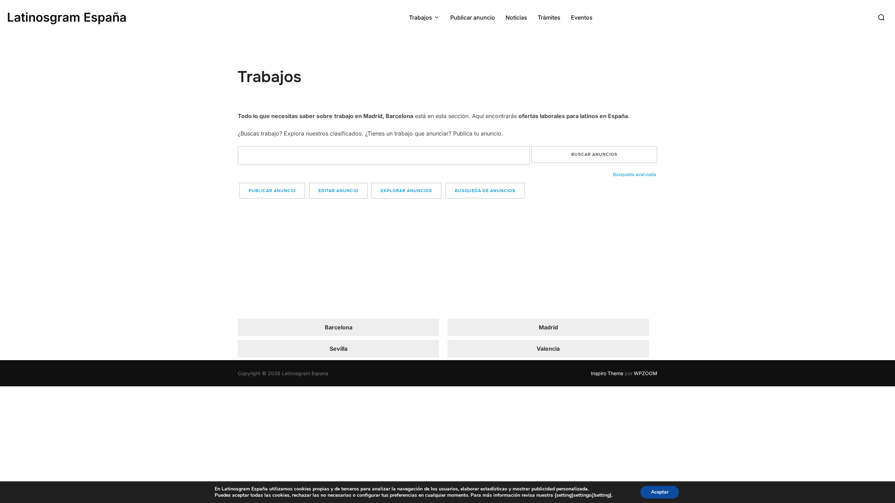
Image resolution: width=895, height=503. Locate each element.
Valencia (548, 348)
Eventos (582, 17)
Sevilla (339, 348)
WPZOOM (645, 373)
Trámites (549, 17)
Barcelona (338, 327)
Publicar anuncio (472, 17)
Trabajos (420, 17)
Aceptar (659, 492)
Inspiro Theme (607, 373)
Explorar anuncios (406, 191)
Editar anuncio (338, 191)
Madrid (548, 327)
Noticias (516, 17)
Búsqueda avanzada (634, 174)
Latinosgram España (67, 17)
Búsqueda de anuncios (485, 191)
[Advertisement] (447, 260)
